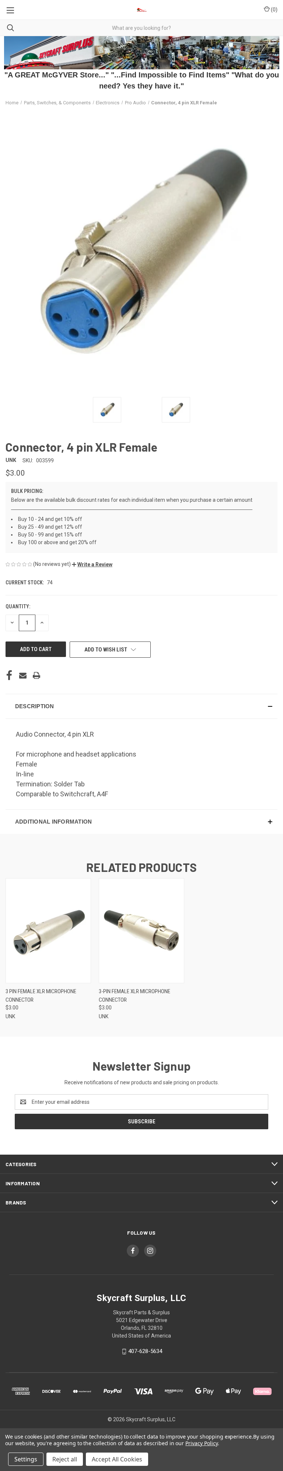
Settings (25, 1459)
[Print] (36, 675)
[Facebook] (9, 675)
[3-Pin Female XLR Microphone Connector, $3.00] (141, 931)
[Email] (23, 675)
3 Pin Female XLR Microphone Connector (41, 995)
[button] (92, 564)
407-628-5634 (145, 1351)
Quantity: (18, 606)
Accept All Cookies (117, 1459)
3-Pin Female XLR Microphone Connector (134, 995)
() (273, 10)
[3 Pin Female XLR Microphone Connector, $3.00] (48, 931)
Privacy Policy (201, 1443)
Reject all (64, 1459)
